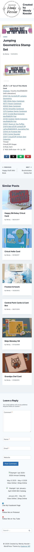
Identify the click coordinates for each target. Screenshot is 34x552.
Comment (8, 412)
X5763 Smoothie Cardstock (13, 109)
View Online (11, 483)
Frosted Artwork (12, 287)
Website (7, 457)
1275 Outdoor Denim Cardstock (15, 111)
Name (7, 439)
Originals (6, 91)
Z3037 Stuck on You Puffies (13, 124)
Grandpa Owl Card (13, 376)
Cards (5, 37)
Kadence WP (25, 546)
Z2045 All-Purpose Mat (12, 132)
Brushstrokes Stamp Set (27, 170)
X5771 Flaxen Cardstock (12, 104)
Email (6, 448)
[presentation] (17, 200)
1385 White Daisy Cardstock (13, 101)
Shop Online (22, 483)
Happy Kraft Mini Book (8, 170)
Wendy (7, 54)
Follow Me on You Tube (11, 519)
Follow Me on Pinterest (11, 512)
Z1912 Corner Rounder (11, 134)
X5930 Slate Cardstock (12, 106)
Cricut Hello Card (12, 251)
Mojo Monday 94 (12, 341)
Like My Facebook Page (11, 505)
